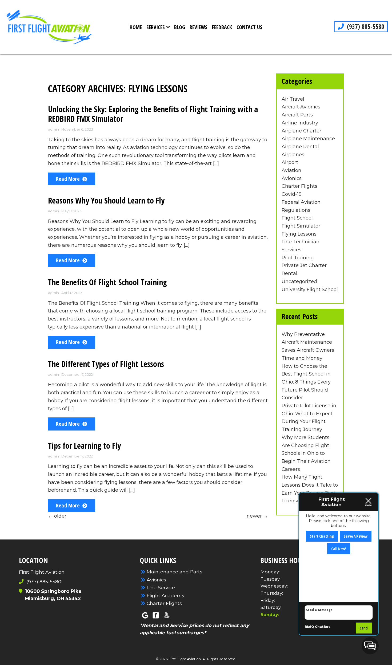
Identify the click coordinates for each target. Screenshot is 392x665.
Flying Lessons (299, 234)
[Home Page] (49, 27)
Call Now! (338, 548)
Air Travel (293, 99)
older (57, 516)
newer (257, 516)
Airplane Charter (301, 131)
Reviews (198, 27)
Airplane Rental (300, 147)
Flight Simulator (301, 226)
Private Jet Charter (304, 265)
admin (53, 129)
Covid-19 (292, 194)
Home (136, 27)
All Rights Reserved (218, 659)
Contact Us (249, 27)
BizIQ (309, 627)
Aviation (291, 170)
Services (155, 27)
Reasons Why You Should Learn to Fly (106, 200)
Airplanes (293, 155)
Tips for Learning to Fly (84, 445)
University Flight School (310, 289)
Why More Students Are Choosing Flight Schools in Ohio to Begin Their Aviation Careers (306, 453)
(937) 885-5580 (364, 26)
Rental (289, 273)
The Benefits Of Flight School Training (107, 282)
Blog (179, 27)
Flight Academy (166, 595)
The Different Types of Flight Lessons (106, 363)
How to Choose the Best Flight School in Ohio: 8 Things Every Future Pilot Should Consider (306, 382)
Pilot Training (298, 258)
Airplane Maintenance (308, 139)
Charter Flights (299, 186)
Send (364, 628)
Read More (68, 178)
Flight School (297, 218)
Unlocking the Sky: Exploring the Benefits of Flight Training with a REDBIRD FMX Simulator (153, 114)
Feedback (222, 27)
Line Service (161, 587)
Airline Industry (300, 123)
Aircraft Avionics (301, 107)
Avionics (292, 178)
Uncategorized (299, 281)
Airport (290, 162)
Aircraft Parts (297, 115)
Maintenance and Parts (174, 571)
